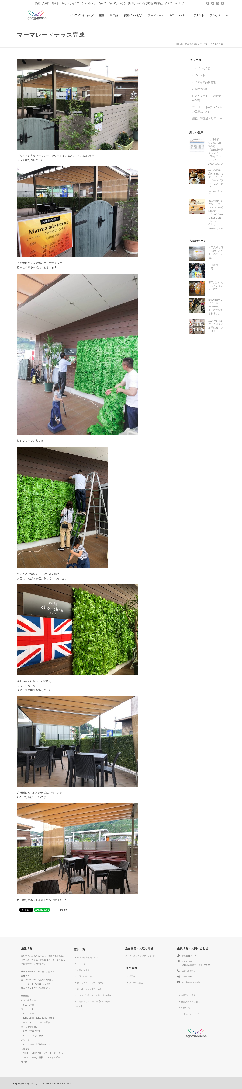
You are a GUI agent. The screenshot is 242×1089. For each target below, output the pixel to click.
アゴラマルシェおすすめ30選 (206, 98)
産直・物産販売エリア (87, 957)
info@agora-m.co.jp (191, 982)
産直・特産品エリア (204, 118)
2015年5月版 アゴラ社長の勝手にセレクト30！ (215, 325)
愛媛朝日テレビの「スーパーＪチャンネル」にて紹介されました (215, 306)
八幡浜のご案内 (188, 995)
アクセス (215, 15)
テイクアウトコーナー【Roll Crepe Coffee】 (92, 1003)
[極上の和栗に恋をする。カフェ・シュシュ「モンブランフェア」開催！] (197, 176)
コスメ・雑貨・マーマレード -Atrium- (94, 995)
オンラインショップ (81, 15)
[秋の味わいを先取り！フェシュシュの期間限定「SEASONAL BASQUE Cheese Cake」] (197, 206)
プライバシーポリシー (191, 1014)
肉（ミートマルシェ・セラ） (90, 983)
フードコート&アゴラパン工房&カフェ (206, 109)
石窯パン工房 (83, 970)
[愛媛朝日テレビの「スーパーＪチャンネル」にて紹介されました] (197, 305)
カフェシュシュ (178, 15)
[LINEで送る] (42, 909)
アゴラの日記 (191, 44)
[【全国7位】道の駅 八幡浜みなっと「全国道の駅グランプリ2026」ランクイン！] (197, 145)
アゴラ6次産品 (136, 983)
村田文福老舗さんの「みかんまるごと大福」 (215, 252)
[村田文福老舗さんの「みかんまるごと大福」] (197, 253)
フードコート (156, 15)
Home (179, 44)
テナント (199, 15)
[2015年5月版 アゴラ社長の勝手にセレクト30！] (197, 326)
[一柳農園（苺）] (197, 270)
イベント (200, 75)
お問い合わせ (187, 1008)
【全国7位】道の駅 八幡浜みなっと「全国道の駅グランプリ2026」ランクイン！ (215, 149)
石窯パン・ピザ (133, 15)
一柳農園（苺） (213, 267)
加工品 (114, 15)
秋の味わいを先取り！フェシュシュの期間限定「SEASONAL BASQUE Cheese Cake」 (215, 212)
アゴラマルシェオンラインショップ (141, 955)
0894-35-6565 (188, 971)
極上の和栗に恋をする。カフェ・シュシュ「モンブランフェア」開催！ (215, 179)
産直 (101, 15)
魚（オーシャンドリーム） (89, 989)
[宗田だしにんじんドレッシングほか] (197, 288)
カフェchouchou (84, 976)
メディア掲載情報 (205, 82)
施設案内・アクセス (190, 1001)
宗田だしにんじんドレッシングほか (215, 286)
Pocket (64, 909)
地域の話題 (201, 89)
